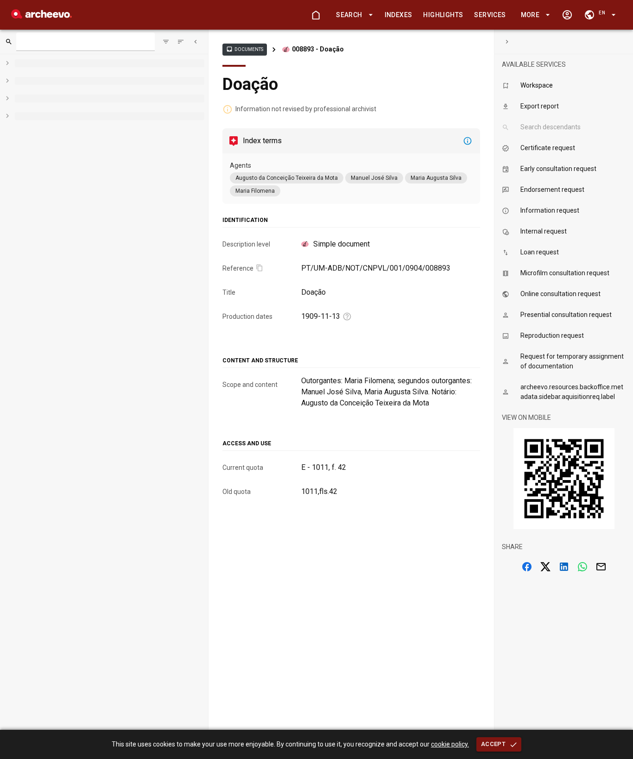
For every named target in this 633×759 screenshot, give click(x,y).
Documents (244, 49)
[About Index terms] (468, 141)
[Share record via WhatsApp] (582, 566)
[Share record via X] (545, 566)
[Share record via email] (601, 566)
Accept (493, 743)
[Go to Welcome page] (315, 15)
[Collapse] (195, 41)
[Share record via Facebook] (527, 566)
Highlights (443, 15)
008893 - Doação (318, 49)
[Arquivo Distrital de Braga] (41, 16)
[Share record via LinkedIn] (564, 566)
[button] (353, 15)
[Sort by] (165, 41)
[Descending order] (180, 41)
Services (490, 15)
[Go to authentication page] (567, 15)
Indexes (398, 15)
